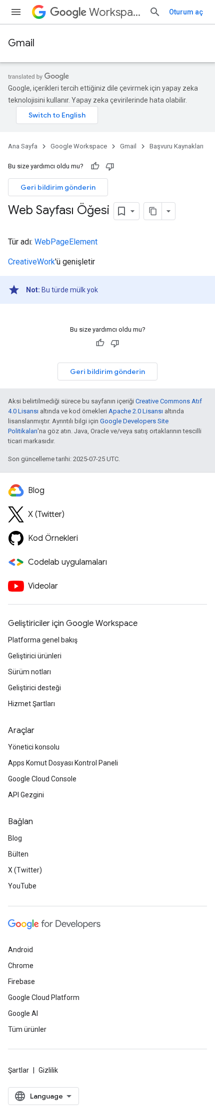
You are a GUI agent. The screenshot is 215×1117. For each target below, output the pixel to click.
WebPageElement (66, 242)
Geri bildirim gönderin (58, 187)
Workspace (115, 12)
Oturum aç (186, 12)
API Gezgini (26, 795)
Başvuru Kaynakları (177, 146)
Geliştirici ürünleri (35, 656)
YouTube (22, 886)
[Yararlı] (95, 166)
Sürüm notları (29, 672)
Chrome (21, 966)
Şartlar (18, 1070)
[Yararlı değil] (110, 166)
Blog (15, 838)
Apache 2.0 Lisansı (135, 411)
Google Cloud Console (42, 779)
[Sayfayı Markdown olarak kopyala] (153, 211)
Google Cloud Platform (44, 997)
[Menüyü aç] (16, 12)
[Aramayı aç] (155, 12)
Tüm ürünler (27, 1029)
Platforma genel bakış (43, 640)
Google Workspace (78, 146)
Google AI (23, 1013)
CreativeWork (31, 261)
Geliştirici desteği (34, 688)
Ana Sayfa (23, 146)
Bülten (18, 854)
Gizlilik (48, 1070)
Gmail (21, 43)
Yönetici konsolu (34, 747)
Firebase (21, 982)
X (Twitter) (25, 870)
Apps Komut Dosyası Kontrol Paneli (63, 763)
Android (20, 950)
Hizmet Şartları (31, 704)
